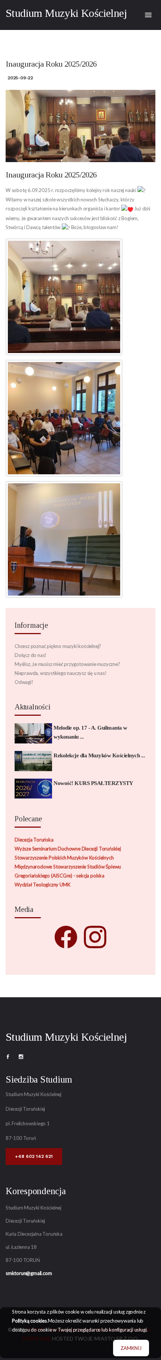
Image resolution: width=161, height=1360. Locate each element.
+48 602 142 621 (34, 1156)
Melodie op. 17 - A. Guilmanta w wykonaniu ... (90, 732)
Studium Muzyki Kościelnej (66, 13)
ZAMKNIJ (131, 1348)
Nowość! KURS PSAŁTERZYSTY (93, 783)
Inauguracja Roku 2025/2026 (51, 174)
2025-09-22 (20, 77)
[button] (148, 15)
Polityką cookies (29, 1321)
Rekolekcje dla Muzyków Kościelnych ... (99, 755)
